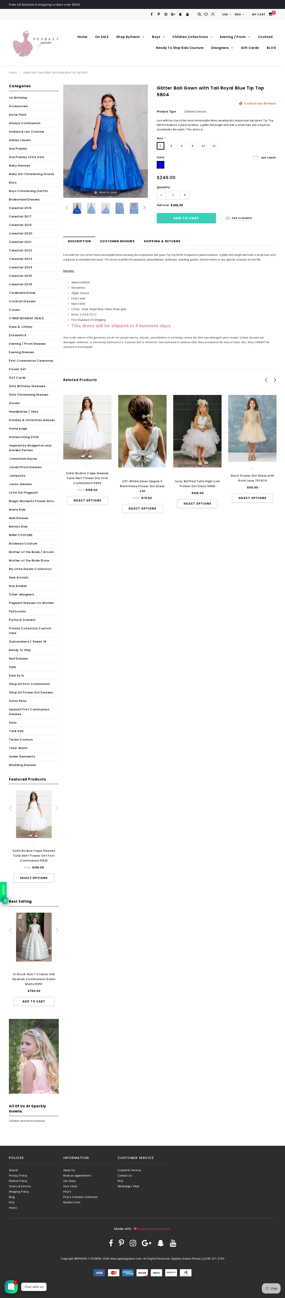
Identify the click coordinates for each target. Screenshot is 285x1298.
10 (203, 146)
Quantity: (164, 187)
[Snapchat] (180, 14)
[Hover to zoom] (105, 141)
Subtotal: (163, 205)
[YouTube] (187, 14)
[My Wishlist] (206, 14)
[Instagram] (166, 14)
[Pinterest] (159, 14)
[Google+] (173, 14)
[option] (34, 836)
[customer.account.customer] (213, 14)
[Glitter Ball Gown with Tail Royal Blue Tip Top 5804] (91, 208)
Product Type (166, 111)
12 (214, 146)
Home (13, 72)
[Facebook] (151, 14)
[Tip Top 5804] (77, 208)
